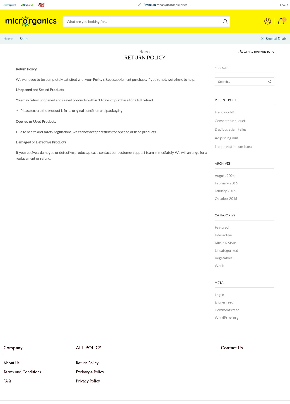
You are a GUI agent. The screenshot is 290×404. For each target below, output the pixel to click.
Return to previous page (257, 51)
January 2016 (225, 191)
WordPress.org (227, 317)
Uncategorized (226, 250)
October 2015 (226, 198)
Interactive (223, 235)
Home (144, 51)
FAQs (284, 5)
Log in (219, 294)
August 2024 (225, 175)
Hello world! (224, 112)
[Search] (225, 22)
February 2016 (226, 183)
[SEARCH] (270, 81)
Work (219, 265)
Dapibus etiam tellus (230, 129)
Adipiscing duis (226, 138)
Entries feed (224, 302)
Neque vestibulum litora (233, 146)
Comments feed (227, 310)
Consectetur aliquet (230, 120)
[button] (268, 21)
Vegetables (223, 258)
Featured (222, 227)
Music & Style (225, 242)
